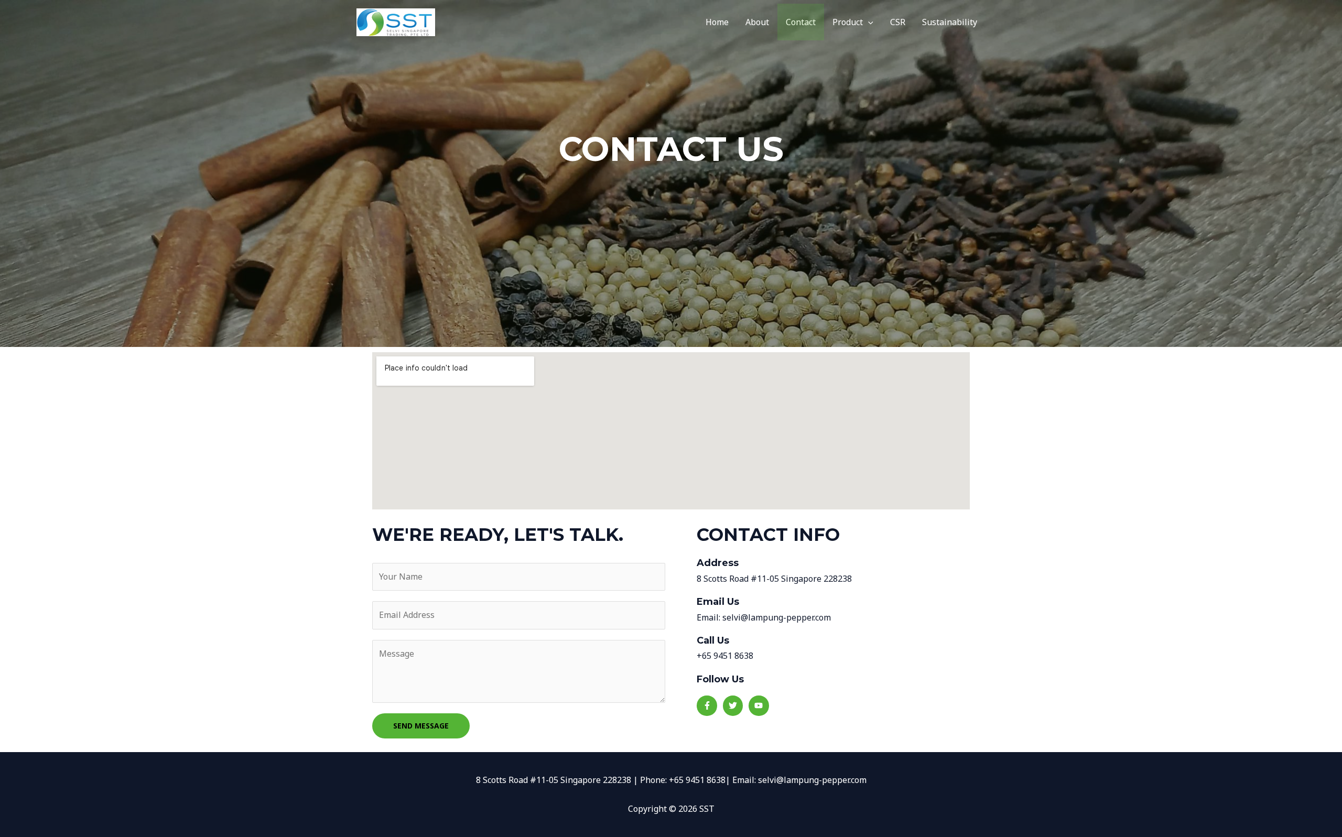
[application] (868, 22)
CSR (897, 22)
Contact (801, 22)
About (757, 22)
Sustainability (949, 22)
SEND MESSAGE (421, 726)
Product (847, 22)
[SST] (395, 21)
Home (717, 22)
